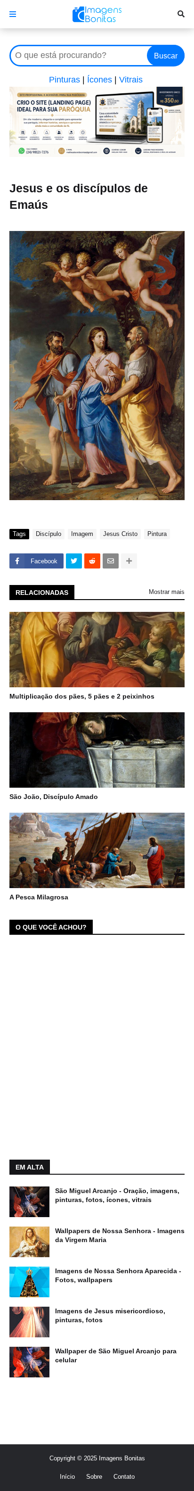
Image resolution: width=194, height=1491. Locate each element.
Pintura (157, 533)
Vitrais (131, 79)
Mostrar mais (167, 591)
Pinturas (64, 79)
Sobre (94, 1476)
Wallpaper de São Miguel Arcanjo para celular (116, 1355)
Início (67, 1476)
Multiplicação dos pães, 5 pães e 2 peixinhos (81, 696)
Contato (124, 1476)
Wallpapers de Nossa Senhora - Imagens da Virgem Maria (120, 1235)
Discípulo (48, 533)
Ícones (99, 79)
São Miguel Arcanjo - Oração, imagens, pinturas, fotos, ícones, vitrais (117, 1195)
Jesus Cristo (120, 533)
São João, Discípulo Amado (53, 796)
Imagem (82, 533)
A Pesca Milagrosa (38, 897)
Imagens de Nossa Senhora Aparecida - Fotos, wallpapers (118, 1275)
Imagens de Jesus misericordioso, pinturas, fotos (110, 1315)
